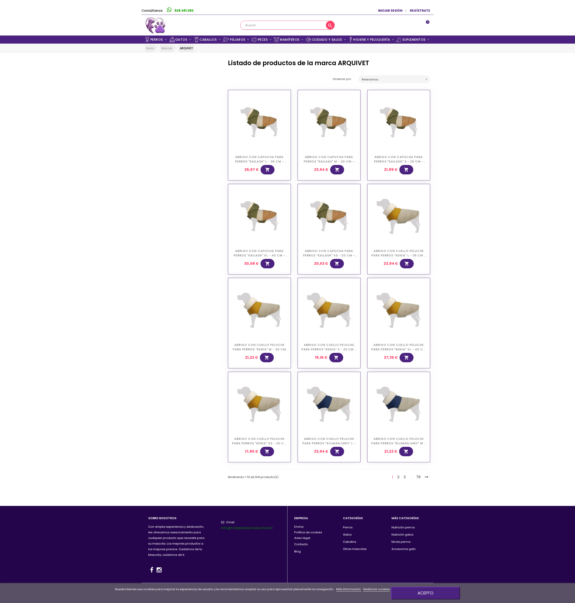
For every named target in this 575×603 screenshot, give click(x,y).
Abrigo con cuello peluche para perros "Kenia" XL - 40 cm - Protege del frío (398, 347)
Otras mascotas (355, 549)
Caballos (349, 542)
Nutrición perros (403, 527)
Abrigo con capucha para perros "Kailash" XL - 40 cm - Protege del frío (259, 253)
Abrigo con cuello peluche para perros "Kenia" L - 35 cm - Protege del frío (398, 253)
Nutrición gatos (402, 534)
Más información (348, 589)
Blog (297, 551)
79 (418, 477)
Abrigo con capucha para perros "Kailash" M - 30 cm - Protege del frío (329, 159)
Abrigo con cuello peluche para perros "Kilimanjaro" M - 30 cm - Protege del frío (398, 441)
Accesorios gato (403, 549)
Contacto (301, 544)
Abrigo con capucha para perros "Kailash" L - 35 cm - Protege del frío (259, 159)
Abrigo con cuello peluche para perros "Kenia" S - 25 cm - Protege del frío (328, 347)
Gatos (347, 534)
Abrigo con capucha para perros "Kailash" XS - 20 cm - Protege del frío (329, 253)
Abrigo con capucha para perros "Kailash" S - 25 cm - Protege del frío (398, 159)
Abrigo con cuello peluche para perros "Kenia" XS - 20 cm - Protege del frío (259, 441)
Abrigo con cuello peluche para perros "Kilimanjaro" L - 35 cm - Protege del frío (329, 441)
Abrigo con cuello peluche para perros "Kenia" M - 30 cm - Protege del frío (259, 347)
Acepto (425, 593)
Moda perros (401, 542)
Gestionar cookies (376, 589)
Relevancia (395, 79)
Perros (348, 527)
